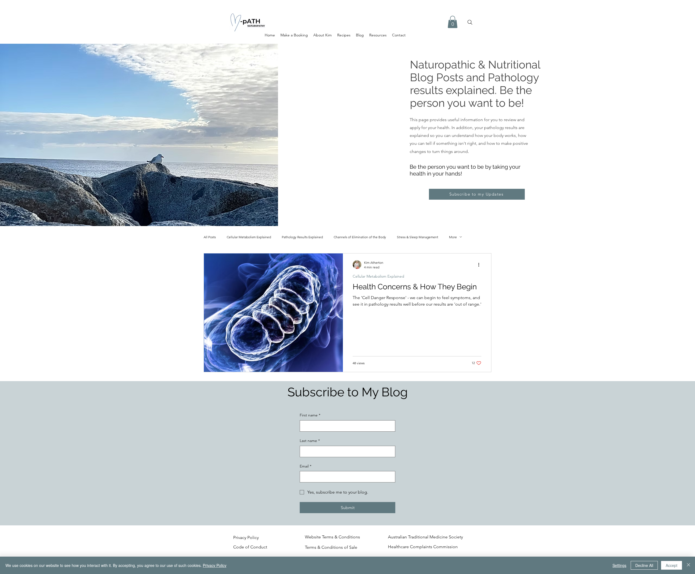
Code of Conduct (250, 547)
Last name (310, 440)
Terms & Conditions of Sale (331, 547)
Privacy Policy (246, 537)
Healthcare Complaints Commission (423, 546)
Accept (671, 565)
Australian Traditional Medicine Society (425, 537)
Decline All (644, 565)
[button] (452, 22)
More (453, 237)
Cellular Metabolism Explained (249, 237)
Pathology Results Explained (302, 237)
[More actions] (480, 264)
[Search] (470, 22)
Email (305, 466)
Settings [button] (619, 565)
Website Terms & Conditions (332, 537)
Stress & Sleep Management (417, 237)
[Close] (688, 565)
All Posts (210, 237)
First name (310, 415)
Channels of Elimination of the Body (360, 237)
